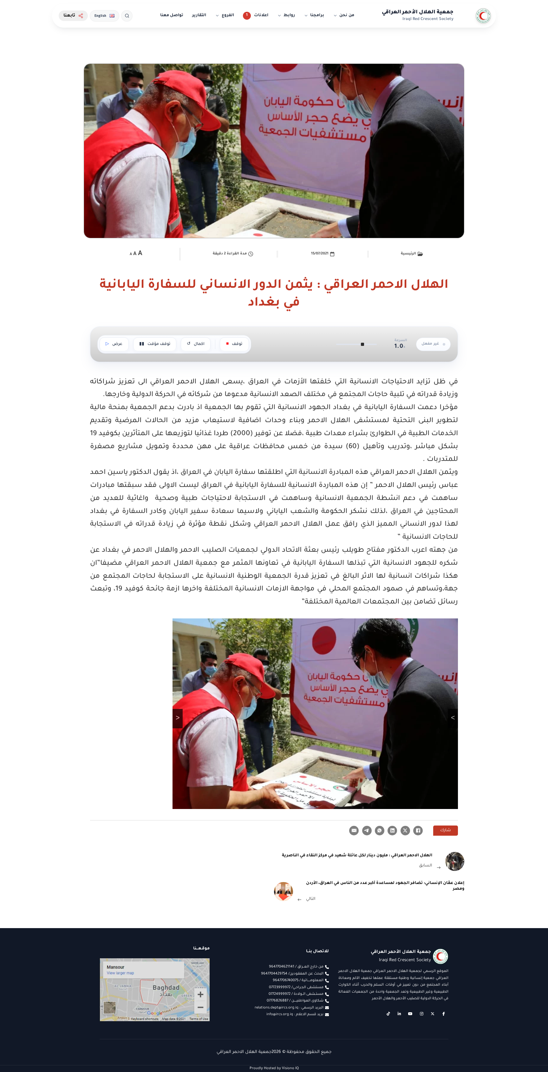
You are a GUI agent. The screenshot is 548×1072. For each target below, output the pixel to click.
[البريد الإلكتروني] (354, 830)
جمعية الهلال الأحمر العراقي (417, 12)
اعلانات (261, 15)
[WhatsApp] (379, 830)
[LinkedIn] (392, 830)
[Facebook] (418, 830)
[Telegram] (367, 830)
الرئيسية (408, 254)
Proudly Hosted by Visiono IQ (274, 1068)
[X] (405, 830)
